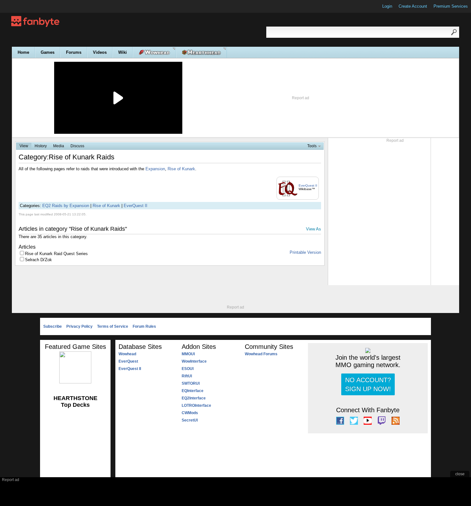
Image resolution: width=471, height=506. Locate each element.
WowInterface (194, 361)
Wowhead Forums (261, 354)
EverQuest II (308, 185)
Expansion (155, 168)
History (41, 146)
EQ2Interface (194, 398)
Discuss (77, 146)
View (24, 146)
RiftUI (187, 376)
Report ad (300, 98)
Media (58, 146)
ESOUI (188, 368)
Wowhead (127, 354)
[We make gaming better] (20, 6)
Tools (312, 146)
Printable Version (305, 252)
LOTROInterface (196, 405)
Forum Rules (144, 326)
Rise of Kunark (181, 168)
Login (387, 6)
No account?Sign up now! (368, 384)
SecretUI (190, 420)
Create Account (413, 6)
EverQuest (128, 361)
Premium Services (451, 6)
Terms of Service (112, 326)
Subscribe (52, 326)
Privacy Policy (79, 326)
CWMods (190, 413)
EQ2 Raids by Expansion (65, 205)
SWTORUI (191, 383)
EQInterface (192, 391)
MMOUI (188, 354)
